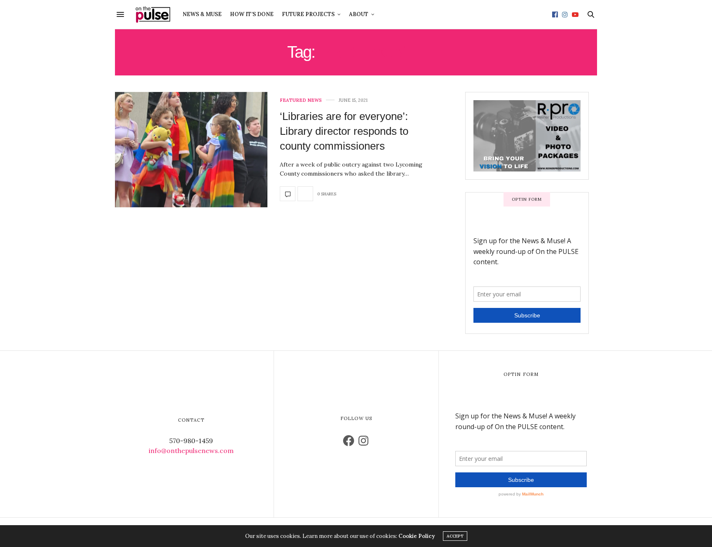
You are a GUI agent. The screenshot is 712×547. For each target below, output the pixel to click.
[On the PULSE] (153, 14)
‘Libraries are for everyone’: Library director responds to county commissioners (344, 131)
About (358, 14)
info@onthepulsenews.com (191, 450)
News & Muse (202, 14)
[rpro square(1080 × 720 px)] (502, 135)
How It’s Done (252, 14)
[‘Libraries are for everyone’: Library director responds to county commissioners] (191, 149)
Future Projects (308, 14)
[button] (191, 149)
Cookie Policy (416, 536)
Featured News (301, 100)
